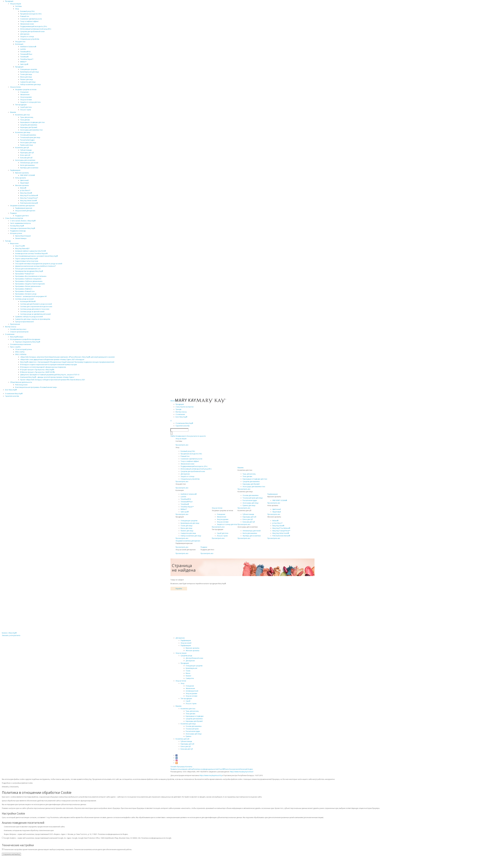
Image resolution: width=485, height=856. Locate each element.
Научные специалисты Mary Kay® (27, 342)
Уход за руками (26, 97)
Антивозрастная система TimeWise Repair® (31, 253)
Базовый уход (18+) (27, 11)
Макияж (13, 112)
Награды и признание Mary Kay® (22, 228)
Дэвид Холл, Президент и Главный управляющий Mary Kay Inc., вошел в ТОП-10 (49, 375)
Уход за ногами (26, 100)
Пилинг (188, 676)
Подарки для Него (22, 216)
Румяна (188, 736)
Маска (188, 673)
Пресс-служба (15, 347)
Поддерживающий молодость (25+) (33, 26)
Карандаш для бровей (28, 127)
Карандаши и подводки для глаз (32, 122)
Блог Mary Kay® (11, 390)
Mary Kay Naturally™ (22, 248)
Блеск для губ (25, 155)
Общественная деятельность (21, 382)
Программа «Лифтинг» (23, 289)
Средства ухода (186, 656)
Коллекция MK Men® (27, 301)
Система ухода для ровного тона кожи (34, 309)
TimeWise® (24, 57)
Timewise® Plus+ (26, 54)
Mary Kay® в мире (16, 337)
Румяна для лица (26, 145)
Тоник (188, 671)
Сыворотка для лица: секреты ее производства (32, 319)
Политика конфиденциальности (205, 769)
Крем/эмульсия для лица (29, 72)
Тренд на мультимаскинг (24, 322)
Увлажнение (25, 94)
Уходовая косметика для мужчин (22, 206)
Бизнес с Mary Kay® (9, 633)
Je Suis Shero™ (25, 190)
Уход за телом (15, 87)
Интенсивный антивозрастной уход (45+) (35, 29)
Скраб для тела (26, 107)
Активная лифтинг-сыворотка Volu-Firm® (30, 251)
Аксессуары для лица (28, 142)
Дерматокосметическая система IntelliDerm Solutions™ (35, 266)
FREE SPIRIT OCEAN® (27, 175)
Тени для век (25, 120)
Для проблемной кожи (194, 658)
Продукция (9, 1)
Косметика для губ (22, 147)
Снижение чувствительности (31, 19)
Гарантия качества (12, 396)
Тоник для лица (26, 74)
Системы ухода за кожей (24, 299)
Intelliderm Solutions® (28, 47)
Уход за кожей (186, 643)
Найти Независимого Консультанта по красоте (188, 436)
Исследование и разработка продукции (25, 339)
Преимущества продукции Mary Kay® (29, 271)
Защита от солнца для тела (30, 102)
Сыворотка (190, 678)
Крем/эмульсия (191, 668)
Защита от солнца (27, 36)
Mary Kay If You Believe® (29, 195)
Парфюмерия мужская (23, 208)
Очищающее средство (28, 69)
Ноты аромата (20, 178)
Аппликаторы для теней (29, 163)
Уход (17, 9)
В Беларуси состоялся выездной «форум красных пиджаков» (43, 367)
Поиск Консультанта (231, 769)
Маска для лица (26, 77)
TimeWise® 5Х (25, 52)
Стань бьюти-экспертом (14, 218)
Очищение (24, 92)
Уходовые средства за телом (25, 89)
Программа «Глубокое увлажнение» (29, 281)
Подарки (13, 213)
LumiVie (23, 49)
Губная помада (26, 150)
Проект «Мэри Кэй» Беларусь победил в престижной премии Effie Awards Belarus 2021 (52, 380)
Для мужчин (24, 34)
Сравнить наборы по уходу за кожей (29, 317)
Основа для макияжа (28, 135)
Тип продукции (21, 105)
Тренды (8, 241)
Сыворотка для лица (27, 82)
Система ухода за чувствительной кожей (35, 314)
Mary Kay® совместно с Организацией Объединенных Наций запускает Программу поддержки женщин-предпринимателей (67, 362)
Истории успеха (16, 233)
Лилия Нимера (20, 238)
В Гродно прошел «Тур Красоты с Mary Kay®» (37, 370)
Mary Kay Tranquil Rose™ (29, 198)
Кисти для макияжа (27, 165)
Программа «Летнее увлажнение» (28, 286)
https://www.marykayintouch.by (211, 775)
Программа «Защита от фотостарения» (30, 284)
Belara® (23, 188)
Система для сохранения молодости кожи (36, 306)
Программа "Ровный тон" (24, 274)
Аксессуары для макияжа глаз (31, 130)
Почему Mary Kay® (17, 226)
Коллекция (19, 44)
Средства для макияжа (28, 125)
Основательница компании (20, 344)
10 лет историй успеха (23, 349)
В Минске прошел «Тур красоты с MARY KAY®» (37, 372)
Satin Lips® (24, 64)
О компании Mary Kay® (13, 393)
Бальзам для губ (26, 158)
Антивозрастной (192, 691)
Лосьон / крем (25, 110)
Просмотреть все (182, 445)
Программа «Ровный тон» (25, 291)
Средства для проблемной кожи (32, 31)
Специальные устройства (29, 39)
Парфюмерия (15, 170)
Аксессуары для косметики (25, 160)
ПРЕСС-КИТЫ (20, 352)
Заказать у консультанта (11, 635)
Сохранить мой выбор (11, 854)
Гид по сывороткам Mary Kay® (26, 258)
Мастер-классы (10, 327)
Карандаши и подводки (194, 716)
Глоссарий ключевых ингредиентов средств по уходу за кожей (38, 264)
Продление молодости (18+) (30, 14)
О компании (9, 334)
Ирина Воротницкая (23, 236)
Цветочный (24, 180)
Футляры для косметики (29, 168)
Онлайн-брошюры (178, 767)
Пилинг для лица (26, 79)
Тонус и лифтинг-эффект (29, 21)
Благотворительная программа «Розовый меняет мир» (36, 387)
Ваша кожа (14, 243)
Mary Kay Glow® (26, 193)
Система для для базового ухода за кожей (36, 304)
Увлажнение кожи (27, 24)
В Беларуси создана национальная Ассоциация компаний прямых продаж (48, 364)
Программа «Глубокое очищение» (28, 279)
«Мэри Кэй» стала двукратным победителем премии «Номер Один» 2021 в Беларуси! (52, 359)
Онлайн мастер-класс (18, 329)
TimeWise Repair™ (26, 59)
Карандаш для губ (27, 153)
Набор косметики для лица (30, 84)
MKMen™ (23, 62)
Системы (18, 6)
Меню (173, 401)
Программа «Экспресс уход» (26, 294)
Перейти (179, 589)
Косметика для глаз (22, 115)
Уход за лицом (15, 4)
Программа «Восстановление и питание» (30, 276)
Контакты (188, 767)
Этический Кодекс (246, 769)
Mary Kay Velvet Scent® (28, 200)
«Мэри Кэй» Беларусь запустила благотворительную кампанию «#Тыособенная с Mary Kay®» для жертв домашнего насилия (67, 357)
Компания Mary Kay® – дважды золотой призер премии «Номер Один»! (47, 377)
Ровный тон (24, 16)
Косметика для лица (22, 132)
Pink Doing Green (21, 385)
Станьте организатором (19, 332)
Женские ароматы (22, 185)
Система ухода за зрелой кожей (32, 311)
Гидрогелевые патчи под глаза (26, 261)
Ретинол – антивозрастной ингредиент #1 (31, 296)
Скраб (188, 701)
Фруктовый (24, 183)
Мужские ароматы (22, 173)
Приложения (15, 324)
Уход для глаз (20, 41)
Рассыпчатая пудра (27, 140)
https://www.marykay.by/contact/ (241, 772)
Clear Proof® (20, 246)
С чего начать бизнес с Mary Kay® (22, 221)
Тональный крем (192, 729)
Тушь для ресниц (26, 117)
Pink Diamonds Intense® (29, 203)
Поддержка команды (18, 231)
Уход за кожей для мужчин (25, 211)
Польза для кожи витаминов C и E (27, 269)
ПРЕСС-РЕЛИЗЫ (20, 354)
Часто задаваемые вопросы (20, 223)
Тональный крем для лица (30, 137)
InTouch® (220, 769)
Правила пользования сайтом (182, 769)
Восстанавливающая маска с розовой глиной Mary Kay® (36, 256)
